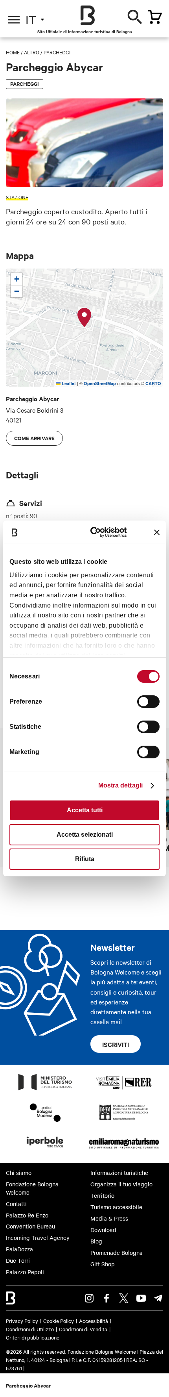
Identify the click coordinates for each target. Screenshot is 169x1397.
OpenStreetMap (100, 383)
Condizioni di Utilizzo (30, 1328)
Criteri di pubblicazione (32, 1337)
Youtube (141, 1298)
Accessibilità (93, 1320)
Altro (31, 52)
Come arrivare (34, 438)
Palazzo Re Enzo (27, 1215)
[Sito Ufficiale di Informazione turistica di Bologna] (87, 15)
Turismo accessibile (116, 1207)
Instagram (89, 1298)
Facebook (106, 1298)
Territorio (102, 1195)
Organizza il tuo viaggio (121, 1184)
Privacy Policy (22, 1320)
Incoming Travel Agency (38, 1237)
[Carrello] (155, 17)
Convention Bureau (30, 1226)
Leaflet (68, 383)
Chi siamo (18, 1173)
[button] (84, 318)
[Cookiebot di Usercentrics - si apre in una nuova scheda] (95, 532)
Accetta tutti (85, 810)
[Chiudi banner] (157, 532)
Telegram (158, 1298)
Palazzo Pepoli (25, 1272)
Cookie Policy (58, 1320)
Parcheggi (57, 52)
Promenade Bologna (116, 1252)
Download (103, 1230)
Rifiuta (84, 859)
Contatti (16, 1204)
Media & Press (109, 1218)
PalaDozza (19, 1249)
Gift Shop (102, 1264)
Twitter (124, 1298)
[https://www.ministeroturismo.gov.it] (45, 1090)
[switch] (148, 701)
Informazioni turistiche (119, 1173)
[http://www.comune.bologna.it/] (45, 1149)
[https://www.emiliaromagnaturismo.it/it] (123, 1149)
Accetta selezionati (85, 834)
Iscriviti (115, 1044)
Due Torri (18, 1260)
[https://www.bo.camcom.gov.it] (123, 1119)
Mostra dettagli (120, 785)
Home (13, 52)
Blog (96, 1241)
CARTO (153, 383)
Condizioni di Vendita (83, 1328)
